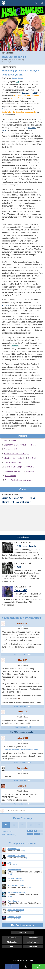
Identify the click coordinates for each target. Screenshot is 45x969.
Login (42, 3)
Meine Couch (35, 445)
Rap (17, 82)
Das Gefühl (32, 458)
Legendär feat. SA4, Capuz (15, 445)
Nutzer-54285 (22, 738)
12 (23, 880)
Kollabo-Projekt (17, 98)
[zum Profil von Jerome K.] (3, 786)
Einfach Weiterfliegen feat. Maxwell (19, 480)
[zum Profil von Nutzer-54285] (3, 738)
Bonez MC (32, 128)
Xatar (35, 93)
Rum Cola (30, 471)
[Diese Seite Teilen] (12, 966)
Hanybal (25, 93)
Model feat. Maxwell (13, 471)
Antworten (23, 655)
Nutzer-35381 (22, 623)
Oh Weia (30, 467)
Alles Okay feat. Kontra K (14, 458)
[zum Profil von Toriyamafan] (3, 768)
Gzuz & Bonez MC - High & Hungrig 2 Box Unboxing (18, 500)
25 (19, 919)
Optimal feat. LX (10, 449)
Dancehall (15, 346)
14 (28, 858)
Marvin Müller (17, 78)
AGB (12, 946)
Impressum (12, 938)
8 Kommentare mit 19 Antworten (21, 618)
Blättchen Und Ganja (13, 467)
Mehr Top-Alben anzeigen (22, 925)
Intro (5, 440)
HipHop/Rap (9, 62)
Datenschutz (33, 938)
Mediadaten (12, 942)
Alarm (16, 655)
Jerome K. (22, 786)
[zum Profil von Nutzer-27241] (3, 712)
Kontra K (5, 305)
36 (16, 865)
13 (26, 851)
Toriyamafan (22, 768)
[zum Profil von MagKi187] (3, 660)
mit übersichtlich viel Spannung (26, 95)
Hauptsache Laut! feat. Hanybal (16, 454)
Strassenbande (8, 109)
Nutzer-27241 (22, 712)
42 (11, 897)
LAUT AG (28, 960)
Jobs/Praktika (33, 942)
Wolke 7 (14, 440)
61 (11, 874)
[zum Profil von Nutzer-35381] (3, 623)
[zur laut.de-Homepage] (3, 3)
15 (30, 804)
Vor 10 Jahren (22, 628)
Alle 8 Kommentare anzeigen (22, 732)
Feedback (33, 946)
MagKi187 (22, 660)
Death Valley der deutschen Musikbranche (19, 112)
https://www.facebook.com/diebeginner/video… (21, 749)
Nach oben (22, 932)
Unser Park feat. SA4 (12, 462)
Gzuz (4, 130)
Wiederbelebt (10, 476)
